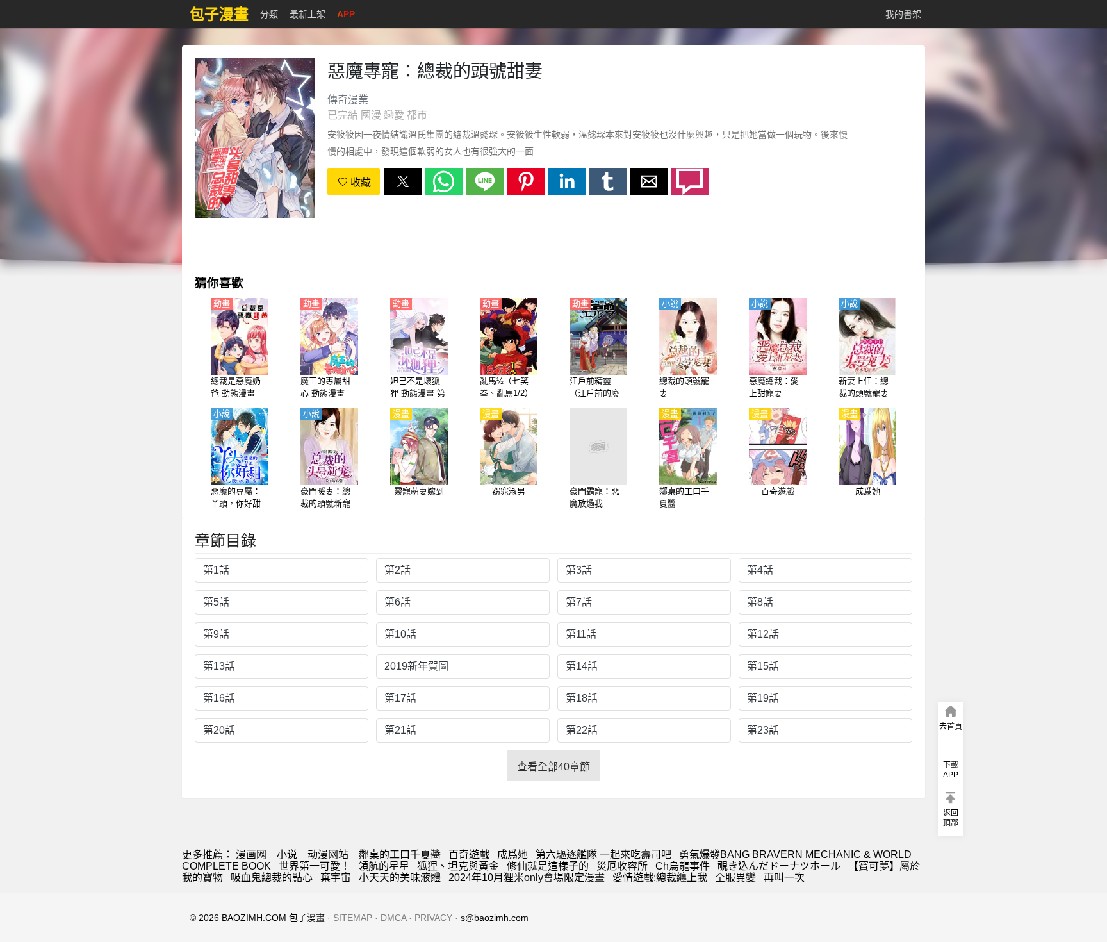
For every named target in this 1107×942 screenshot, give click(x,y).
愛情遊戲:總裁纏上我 (659, 877)
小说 (287, 854)
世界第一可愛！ (314, 866)
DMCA (393, 918)
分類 (269, 14)
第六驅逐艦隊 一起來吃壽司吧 (603, 854)
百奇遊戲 (468, 854)
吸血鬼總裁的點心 (272, 877)
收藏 (359, 182)
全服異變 (735, 877)
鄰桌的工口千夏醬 (400, 854)
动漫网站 (328, 854)
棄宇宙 (335, 877)
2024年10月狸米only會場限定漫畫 (526, 877)
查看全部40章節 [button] (553, 766)
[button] (403, 181)
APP (346, 14)
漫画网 (251, 854)
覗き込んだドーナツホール (779, 866)
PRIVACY (433, 918)
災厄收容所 (622, 866)
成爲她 (512, 854)
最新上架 (307, 14)
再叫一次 (784, 877)
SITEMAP (352, 918)
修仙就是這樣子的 (548, 866)
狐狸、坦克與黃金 (458, 866)
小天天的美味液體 (400, 877)
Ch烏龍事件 (682, 866)
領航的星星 (383, 866)
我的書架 (903, 14)
